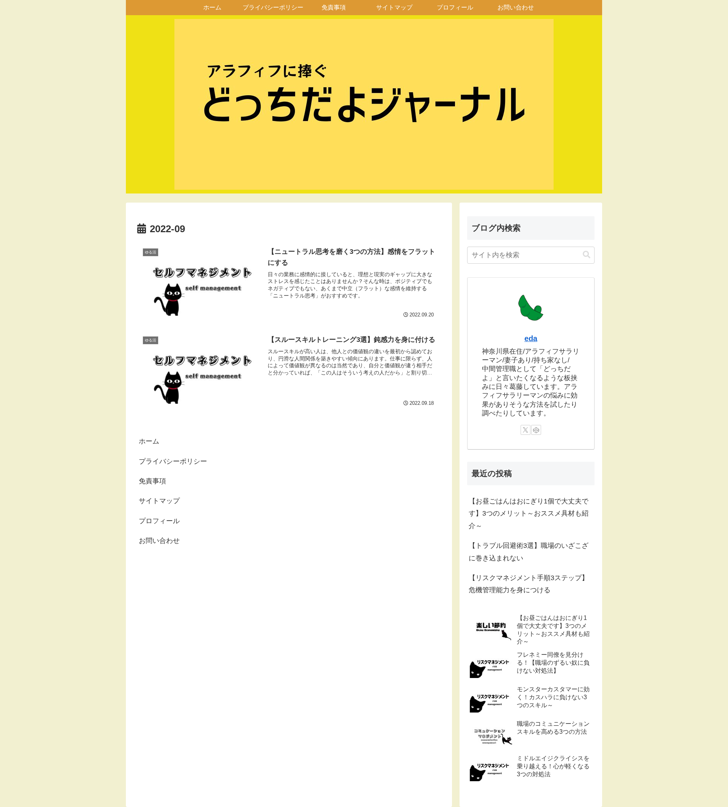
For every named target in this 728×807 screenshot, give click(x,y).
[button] (586, 254)
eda (530, 338)
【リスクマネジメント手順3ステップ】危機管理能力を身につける (528, 584)
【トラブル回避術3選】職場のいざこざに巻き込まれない (528, 552)
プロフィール (159, 521)
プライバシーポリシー (173, 461)
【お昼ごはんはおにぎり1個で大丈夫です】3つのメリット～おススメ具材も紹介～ (528, 513)
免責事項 (152, 481)
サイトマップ (159, 501)
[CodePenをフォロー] (536, 430)
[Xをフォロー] (525, 430)
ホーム (149, 441)
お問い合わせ (159, 540)
